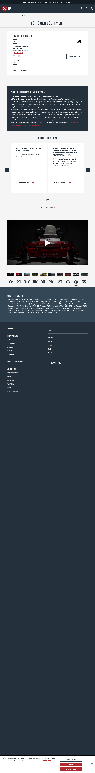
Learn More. (67, 2)
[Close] (92, 764)
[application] (47, 242)
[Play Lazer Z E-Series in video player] (43, 274)
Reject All (71, 764)
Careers (9, 376)
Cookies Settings (71, 759)
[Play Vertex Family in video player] (60, 274)
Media (9, 387)
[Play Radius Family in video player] (84, 274)
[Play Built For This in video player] (51, 274)
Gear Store (10, 384)
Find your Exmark (12, 336)
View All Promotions (46, 207)
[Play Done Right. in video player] (68, 274)
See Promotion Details (24, 182)
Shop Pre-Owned (56, 362)
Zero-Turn (10, 339)
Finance (50, 341)
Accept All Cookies (70, 769)
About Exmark (11, 369)
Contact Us (10, 380)
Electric (9, 351)
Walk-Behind (11, 343)
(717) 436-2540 (18, 53)
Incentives (51, 338)
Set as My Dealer (74, 56)
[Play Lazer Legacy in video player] (10, 274)
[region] (47, 764)
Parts (50, 349)
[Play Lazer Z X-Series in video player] (27, 274)
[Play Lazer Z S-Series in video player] (35, 274)
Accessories (51, 352)
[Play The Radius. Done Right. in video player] (76, 274)
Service (50, 345)
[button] (47, 243)
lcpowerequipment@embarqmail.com (25, 125)
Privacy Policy (47, 760)
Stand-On (10, 347)
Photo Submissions (12, 391)
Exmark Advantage (12, 373)
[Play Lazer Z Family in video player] (19, 274)
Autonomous (11, 354)
